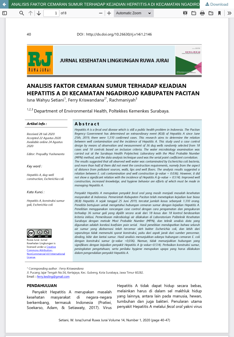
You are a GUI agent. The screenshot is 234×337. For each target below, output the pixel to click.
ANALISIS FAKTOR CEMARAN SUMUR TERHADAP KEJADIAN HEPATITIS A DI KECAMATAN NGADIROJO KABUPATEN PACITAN (122, 4)
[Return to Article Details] (4, 4)
